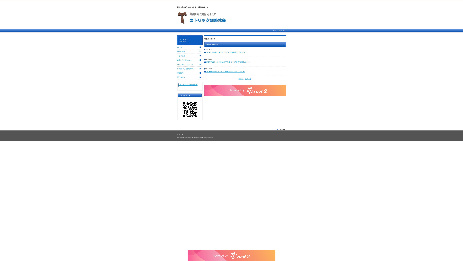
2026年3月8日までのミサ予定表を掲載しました (225, 72)
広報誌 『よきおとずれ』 (186, 69)
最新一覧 (248, 79)
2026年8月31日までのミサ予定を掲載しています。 (227, 52)
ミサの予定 (181, 56)
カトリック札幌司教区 (188, 85)
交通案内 (180, 73)
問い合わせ (181, 77)
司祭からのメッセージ (185, 64)
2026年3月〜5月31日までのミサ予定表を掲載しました (228, 62)
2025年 (241, 79)
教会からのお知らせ (184, 60)
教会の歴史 (181, 51)
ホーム (275, 30)
